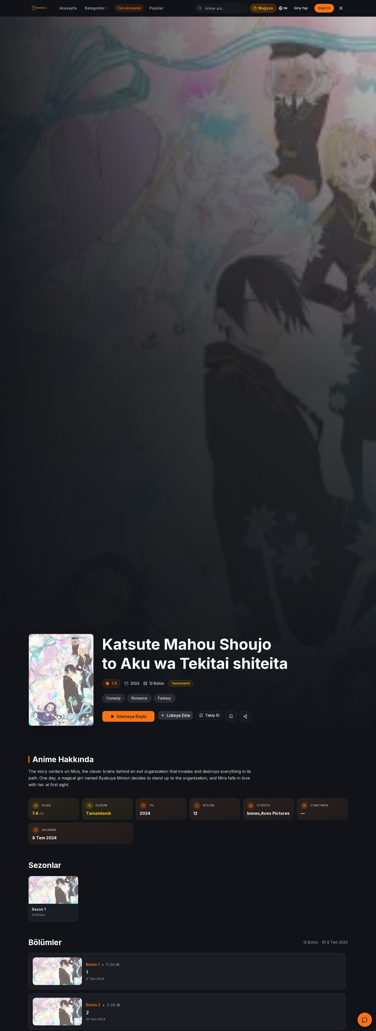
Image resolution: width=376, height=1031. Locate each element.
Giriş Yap (301, 8)
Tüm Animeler (129, 8)
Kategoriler (95, 8)
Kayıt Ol (324, 8)
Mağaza (265, 8)
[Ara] (199, 8)
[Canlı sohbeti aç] (365, 1020)
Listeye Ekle (178, 715)
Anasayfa (68, 8)
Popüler (156, 8)
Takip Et (212, 715)
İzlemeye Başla (131, 716)
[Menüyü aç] (341, 8)
